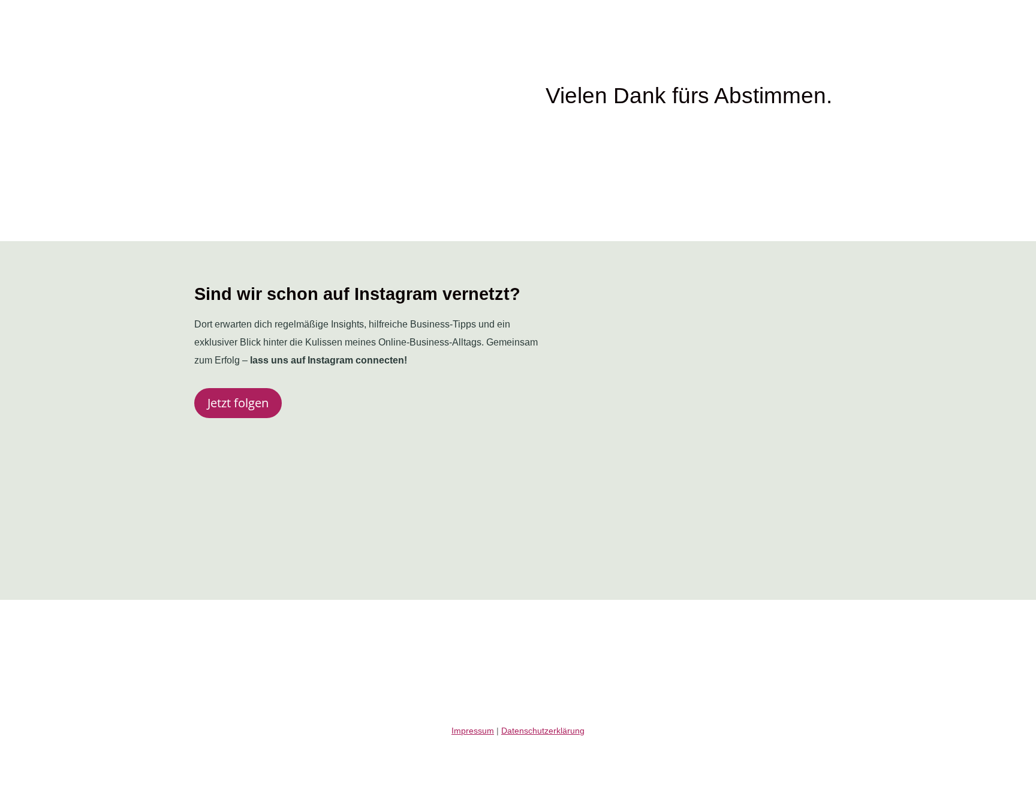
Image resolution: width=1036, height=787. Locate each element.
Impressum (472, 730)
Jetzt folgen (238, 403)
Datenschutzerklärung (543, 730)
